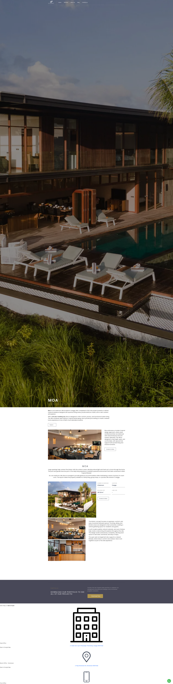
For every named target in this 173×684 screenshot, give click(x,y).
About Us (73, 2)
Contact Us (85, 2)
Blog (78, 2)
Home (59, 2)
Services (66, 2)
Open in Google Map (5, 647)
